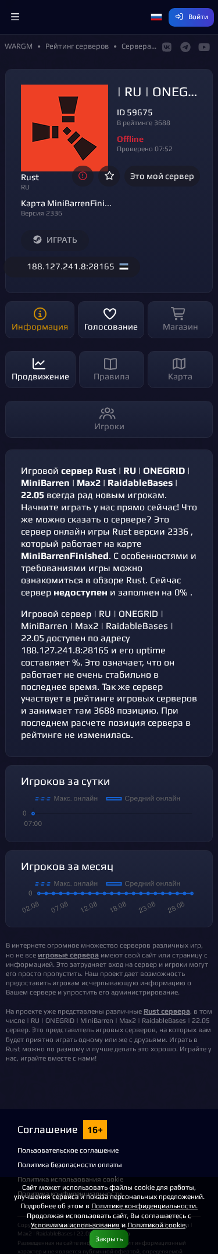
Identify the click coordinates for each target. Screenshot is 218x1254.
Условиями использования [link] (75, 1224)
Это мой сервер (162, 176)
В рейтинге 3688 (143, 122)
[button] (15, 17)
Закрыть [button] (109, 1238)
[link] (68, 954)
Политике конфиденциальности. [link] (144, 1205)
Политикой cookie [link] (156, 1224)
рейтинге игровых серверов (135, 698)
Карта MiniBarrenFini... (66, 203)
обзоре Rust (119, 580)
